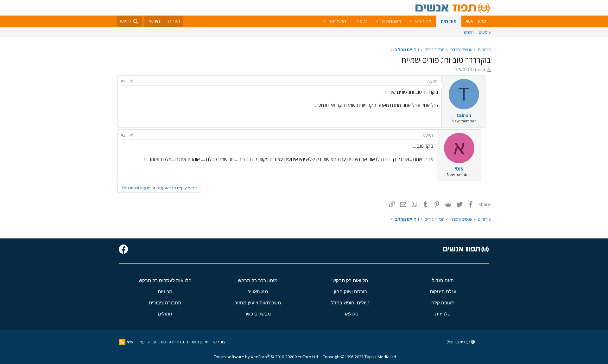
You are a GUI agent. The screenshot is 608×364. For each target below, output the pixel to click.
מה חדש (423, 21)
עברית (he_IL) (458, 342)
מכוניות (165, 291)
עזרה (152, 342)
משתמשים (391, 21)
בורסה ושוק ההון (350, 291)
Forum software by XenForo (266, 357)
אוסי (459, 169)
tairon (480, 69)
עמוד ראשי (476, 21)
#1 (123, 81)
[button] (410, 21)
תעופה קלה (442, 302)
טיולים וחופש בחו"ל (350, 302)
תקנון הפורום (197, 342)
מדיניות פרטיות (171, 342)
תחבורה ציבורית (165, 302)
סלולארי (350, 313)
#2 (123, 135)
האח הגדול (443, 280)
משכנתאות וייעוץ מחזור (258, 302)
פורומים (449, 21)
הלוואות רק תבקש (350, 280)
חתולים (165, 313)
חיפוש (469, 32)
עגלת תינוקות (443, 291)
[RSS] (122, 342)
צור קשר (218, 342)
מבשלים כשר (257, 313)
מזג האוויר (258, 291)
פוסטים (485, 32)
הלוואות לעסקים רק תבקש (165, 280)
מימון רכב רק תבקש (257, 280)
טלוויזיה (443, 313)
